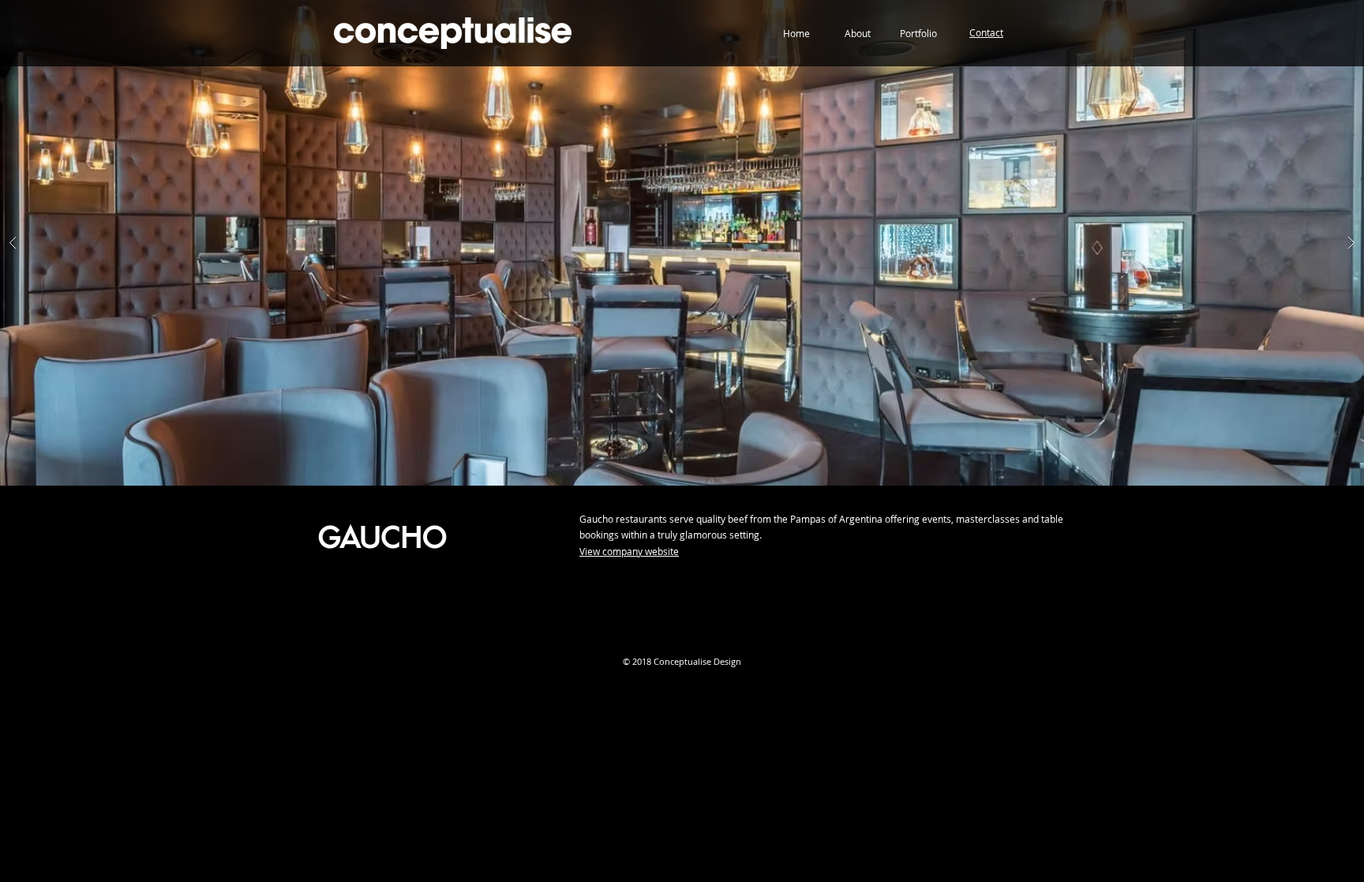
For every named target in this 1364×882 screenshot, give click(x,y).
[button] (986, 32)
